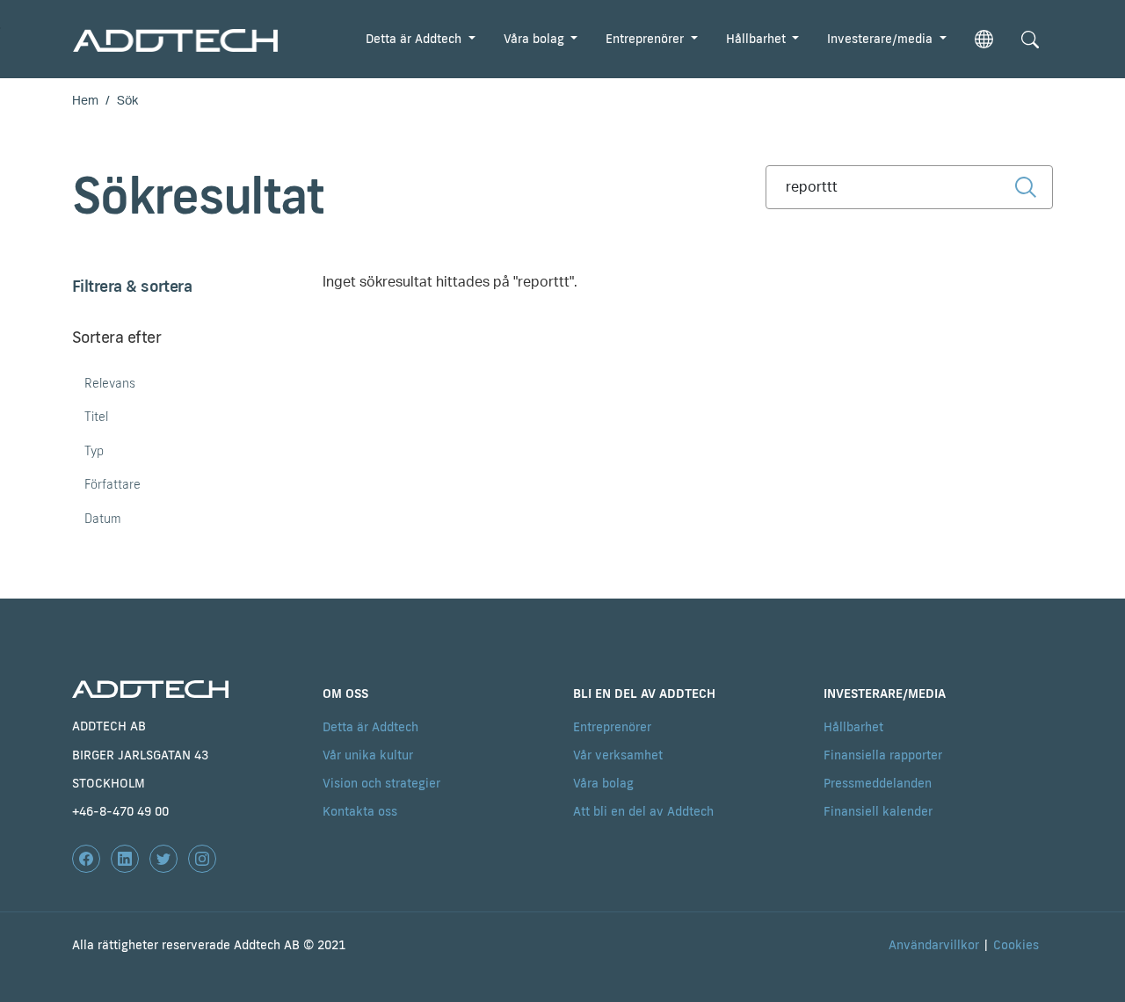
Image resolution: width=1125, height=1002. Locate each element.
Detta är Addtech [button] (415, 39)
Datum (102, 518)
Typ (94, 451)
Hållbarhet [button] (757, 39)
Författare (112, 484)
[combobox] (909, 187)
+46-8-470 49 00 (120, 811)
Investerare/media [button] (881, 39)
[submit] (1025, 186)
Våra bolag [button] (536, 39)
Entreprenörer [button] (646, 39)
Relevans (109, 383)
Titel (96, 417)
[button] (984, 38)
